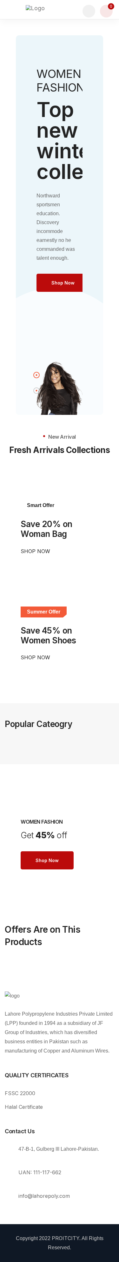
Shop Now (36, 551)
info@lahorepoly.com (44, 1196)
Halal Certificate (24, 1107)
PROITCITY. (66, 1238)
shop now (63, 282)
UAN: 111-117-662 (39, 1172)
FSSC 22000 (20, 1093)
